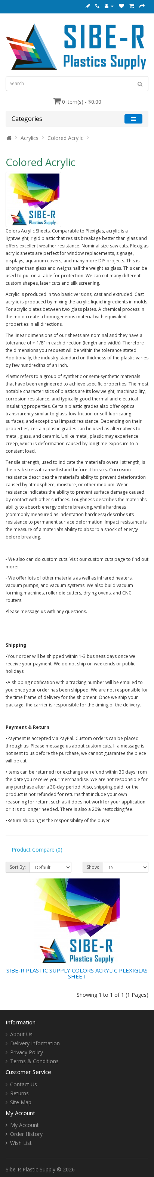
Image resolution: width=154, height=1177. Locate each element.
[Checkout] (142, 5)
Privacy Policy (26, 1052)
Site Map (20, 1102)
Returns (19, 1093)
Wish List (21, 1142)
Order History (26, 1133)
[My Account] (109, 5)
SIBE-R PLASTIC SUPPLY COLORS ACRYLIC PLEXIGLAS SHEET (77, 973)
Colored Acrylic (65, 137)
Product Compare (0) (37, 849)
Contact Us (23, 1084)
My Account (24, 1124)
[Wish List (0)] (121, 5)
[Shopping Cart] (131, 5)
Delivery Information (35, 1043)
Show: (93, 867)
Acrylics (29, 137)
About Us (21, 1034)
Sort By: (18, 867)
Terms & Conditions (34, 1061)
